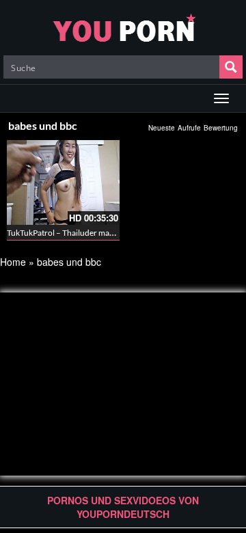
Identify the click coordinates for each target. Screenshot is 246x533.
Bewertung (221, 128)
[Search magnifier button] (231, 67)
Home (13, 262)
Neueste (161, 128)
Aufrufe (189, 128)
